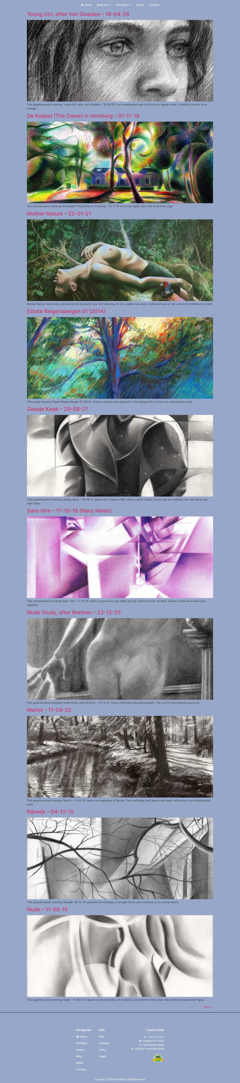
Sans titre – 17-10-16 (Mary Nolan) (69, 510)
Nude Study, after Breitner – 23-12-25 (74, 612)
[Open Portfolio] (129, 5)
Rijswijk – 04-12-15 (50, 811)
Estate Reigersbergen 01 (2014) (66, 311)
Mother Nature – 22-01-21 (59, 213)
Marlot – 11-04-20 (49, 710)
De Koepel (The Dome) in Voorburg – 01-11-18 (83, 116)
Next (208, 1007)
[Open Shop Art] (110, 5)
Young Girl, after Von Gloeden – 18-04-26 (78, 14)
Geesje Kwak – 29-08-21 (57, 409)
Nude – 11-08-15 (47, 909)
